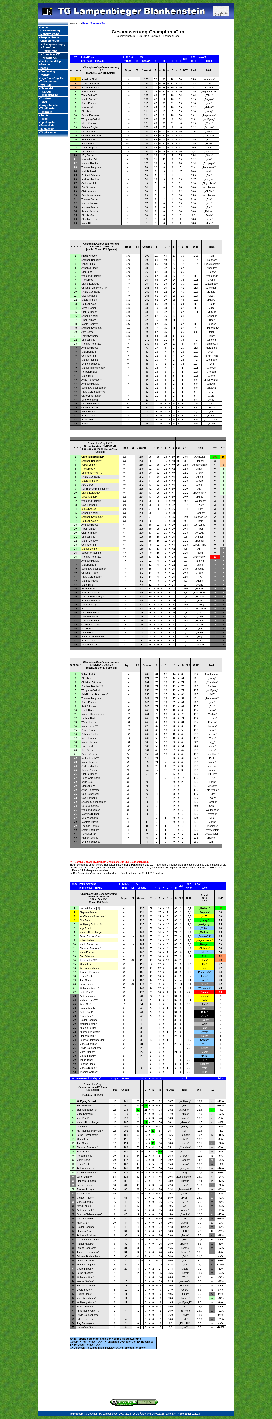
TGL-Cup (45, 91)
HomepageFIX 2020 (189, 1413)
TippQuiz (46, 111)
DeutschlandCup (50, 61)
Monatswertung (49, 33)
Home (44, 27)
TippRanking (48, 108)
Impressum (47, 128)
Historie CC (50, 57)
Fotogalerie (47, 125)
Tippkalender (48, 132)
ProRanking (47, 71)
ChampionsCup (50, 40)
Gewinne (45, 64)
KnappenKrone (49, 37)
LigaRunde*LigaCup (52, 78)
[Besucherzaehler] (134, 1405)
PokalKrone (50, 50)
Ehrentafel (46, 88)
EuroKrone (49, 47)
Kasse (44, 67)
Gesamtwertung (50, 30)
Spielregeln (47, 122)
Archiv (44, 115)
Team (43, 101)
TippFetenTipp (49, 94)
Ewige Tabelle (49, 105)
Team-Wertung (49, 81)
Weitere (45, 74)
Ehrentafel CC (51, 54)
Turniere (45, 98)
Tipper (44, 118)
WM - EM (45, 84)
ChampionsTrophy (54, 44)
